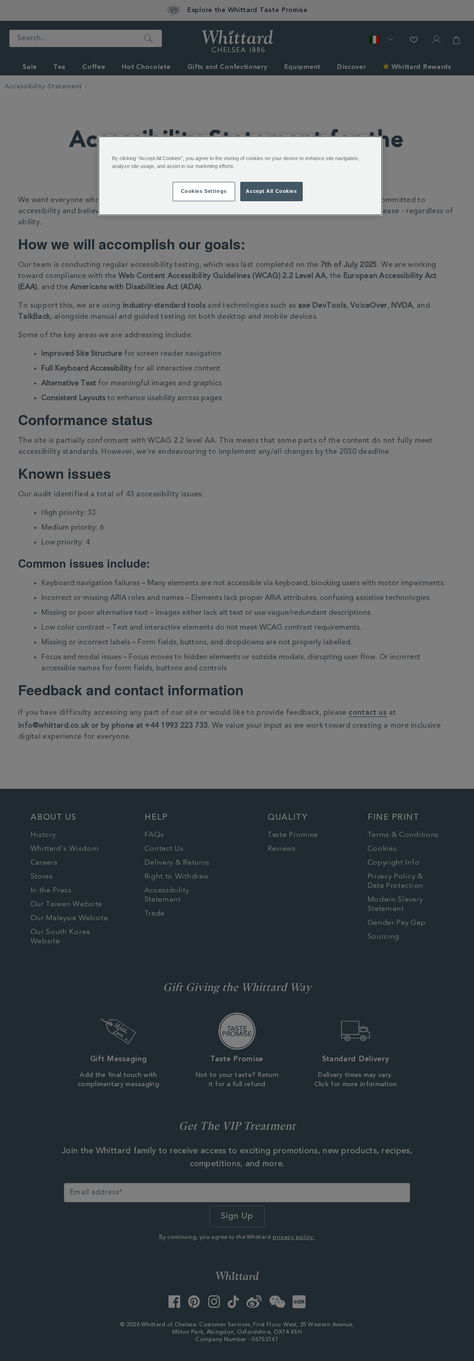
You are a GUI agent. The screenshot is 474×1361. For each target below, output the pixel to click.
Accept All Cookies (271, 191)
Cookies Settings (204, 191)
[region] (240, 176)
